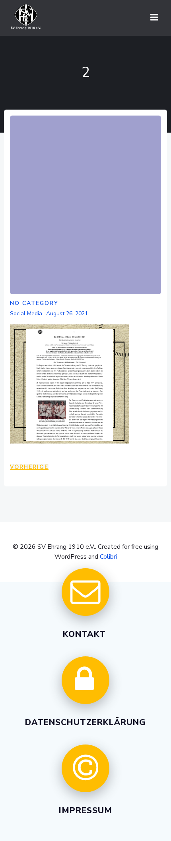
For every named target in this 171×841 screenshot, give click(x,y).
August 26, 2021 (67, 313)
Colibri (108, 556)
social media (26, 313)
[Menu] (154, 17)
